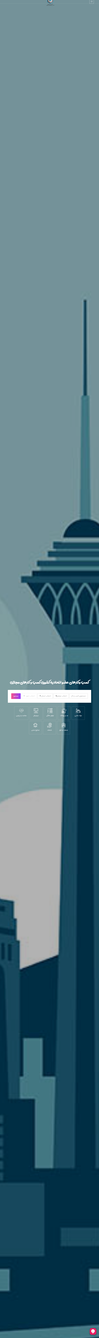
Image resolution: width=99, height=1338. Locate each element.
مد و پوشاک (64, 715)
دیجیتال (36, 715)
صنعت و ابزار (63, 730)
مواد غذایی (78, 715)
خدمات (49, 730)
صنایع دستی (35, 730)
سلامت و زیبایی (21, 715)
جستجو (16, 696)
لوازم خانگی (50, 715)
